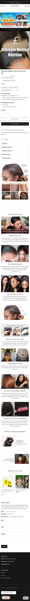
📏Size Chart (4, 143)
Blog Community (14, 587)
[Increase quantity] (8, 113)
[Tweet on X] (4, 139)
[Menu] (1, 6)
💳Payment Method (5, 154)
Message (3, 533)
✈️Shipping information (6, 147)
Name (2, 520)
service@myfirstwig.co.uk (10, 511)
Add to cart (15, 119)
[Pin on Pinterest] (7, 139)
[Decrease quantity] (2, 113)
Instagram (3, 587)
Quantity (3, 110)
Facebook (8, 587)
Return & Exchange (5, 578)
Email (2, 527)
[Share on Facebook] (6, 139)
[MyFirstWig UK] (15, 6)
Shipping (3, 572)
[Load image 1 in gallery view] (15, 50)
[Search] (4, 6)
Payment (3, 575)
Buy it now (15, 124)
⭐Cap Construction (6, 158)
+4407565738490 (10, 514)
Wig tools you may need (15, 471)
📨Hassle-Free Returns (6, 150)
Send (4, 546)
